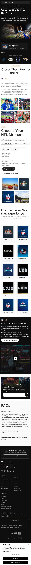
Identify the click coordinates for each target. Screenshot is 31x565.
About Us (3, 496)
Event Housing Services (6, 506)
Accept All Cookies (15, 562)
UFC (2, 486)
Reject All (15, 558)
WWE (2, 484)
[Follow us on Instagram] (2, 471)
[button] (28, 3)
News (2, 504)
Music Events (17, 490)
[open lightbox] (15, 358)
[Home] (7, 2)
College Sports (4, 488)
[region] (15, 554)
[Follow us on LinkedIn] (11, 471)
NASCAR (16, 477)
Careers (3, 502)
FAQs (2, 498)
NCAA (2, 482)
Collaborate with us (14, 527)
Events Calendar (5, 500)
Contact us (20, 525)
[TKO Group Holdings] (6, 467)
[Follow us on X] (5, 471)
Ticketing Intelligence (6, 508)
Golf (15, 480)
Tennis (15, 482)
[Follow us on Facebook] (8, 471)
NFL (2, 477)
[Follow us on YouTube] (13, 471)
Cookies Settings (15, 554)
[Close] (28, 544)
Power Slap (17, 488)
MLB (15, 484)
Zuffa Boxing (17, 486)
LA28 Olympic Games (6, 480)
